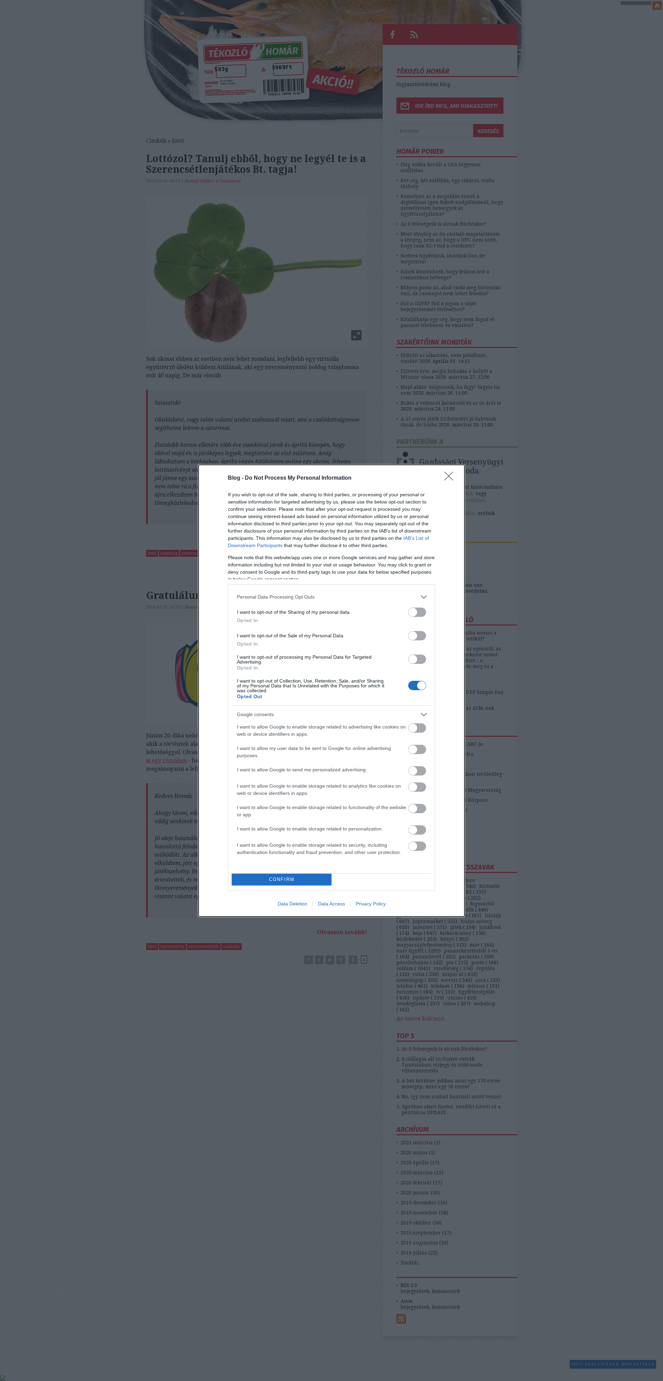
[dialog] (331, 691)
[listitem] (331, 597)
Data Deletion (292, 903)
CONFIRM (282, 879)
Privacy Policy (371, 903)
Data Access (331, 903)
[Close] (451, 478)
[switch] (417, 612)
